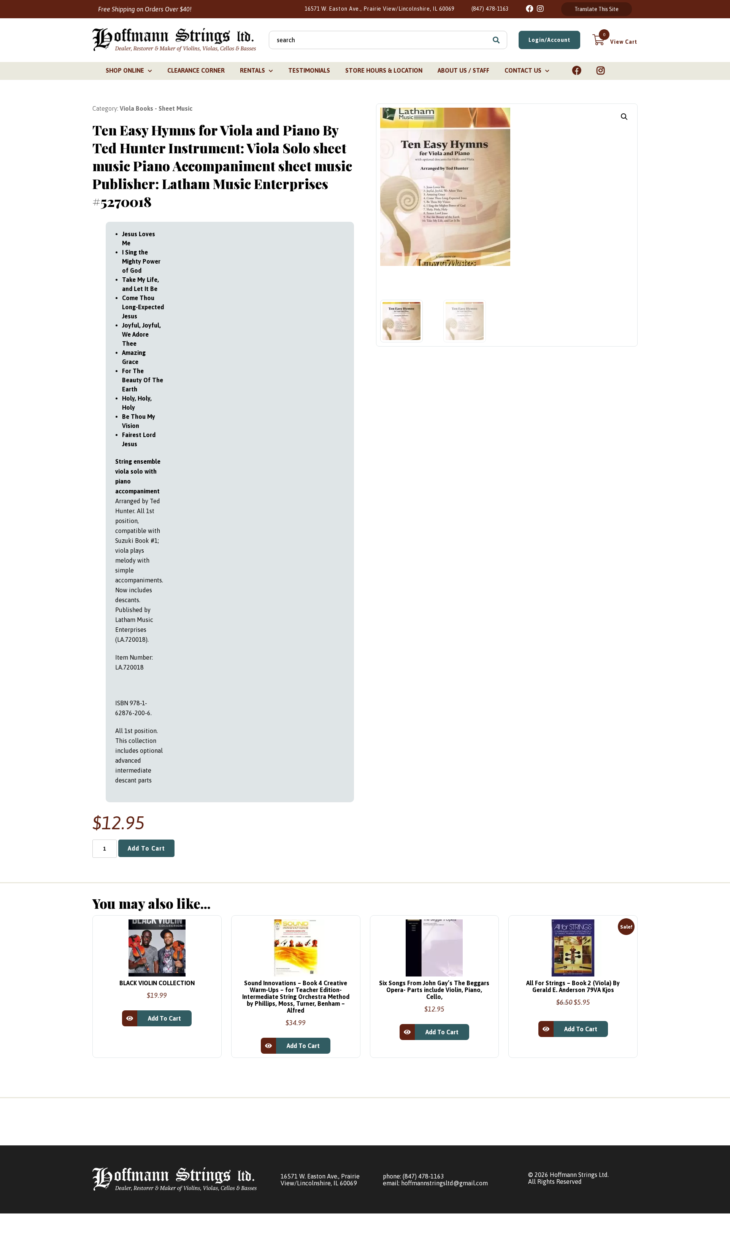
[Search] (496, 40)
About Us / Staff (463, 70)
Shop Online (125, 70)
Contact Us (523, 70)
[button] (624, 117)
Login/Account (549, 40)
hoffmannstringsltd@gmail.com (444, 1183)
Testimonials (309, 70)
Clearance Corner (196, 70)
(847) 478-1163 (490, 9)
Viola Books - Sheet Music (156, 108)
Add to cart (146, 848)
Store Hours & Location (383, 70)
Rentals (252, 70)
